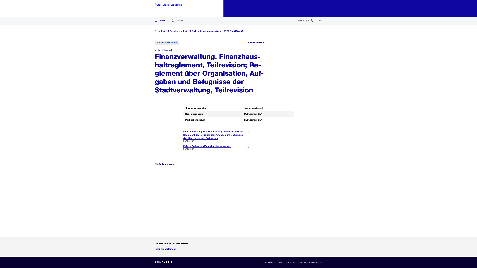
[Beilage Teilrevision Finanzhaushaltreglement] (248, 147)
